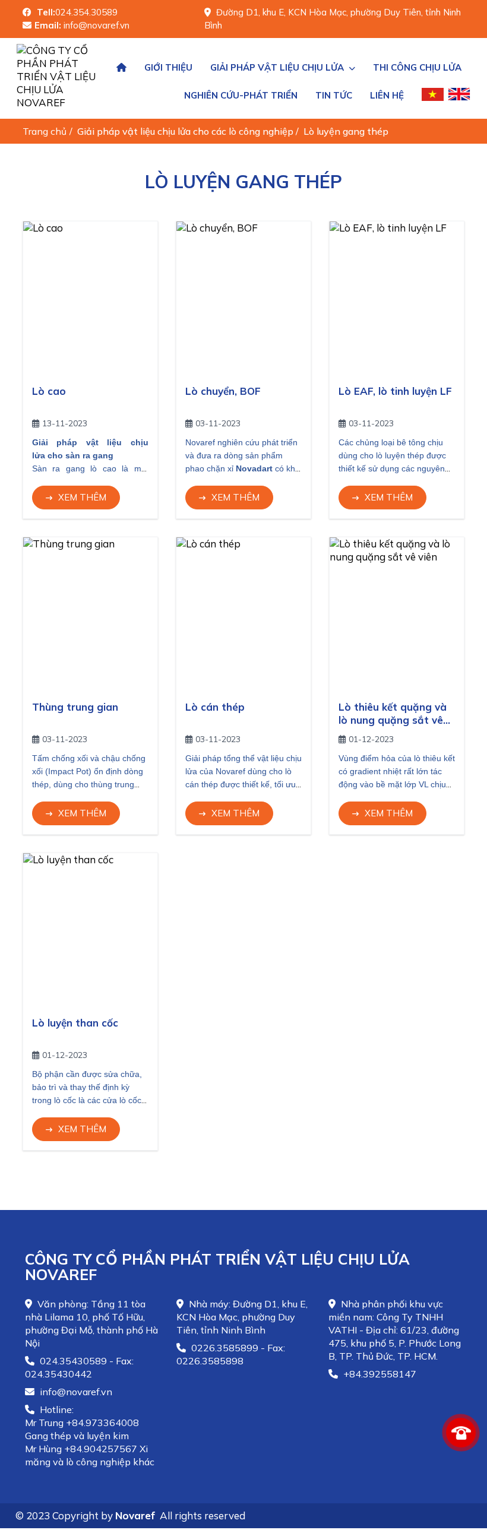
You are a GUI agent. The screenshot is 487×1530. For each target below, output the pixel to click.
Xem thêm (82, 497)
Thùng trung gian (75, 707)
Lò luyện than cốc (75, 1022)
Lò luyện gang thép (347, 131)
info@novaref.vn (74, 1392)
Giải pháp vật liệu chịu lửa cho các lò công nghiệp (186, 131)
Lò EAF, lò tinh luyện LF (395, 391)
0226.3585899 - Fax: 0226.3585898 (230, 1354)
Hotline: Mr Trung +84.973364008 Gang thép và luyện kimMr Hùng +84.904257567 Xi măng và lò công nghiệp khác (89, 1436)
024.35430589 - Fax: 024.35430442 (79, 1367)
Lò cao (49, 391)
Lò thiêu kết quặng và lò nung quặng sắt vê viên (393, 720)
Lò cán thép (215, 707)
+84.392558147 (378, 1374)
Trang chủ (45, 131)
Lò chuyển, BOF (223, 391)
